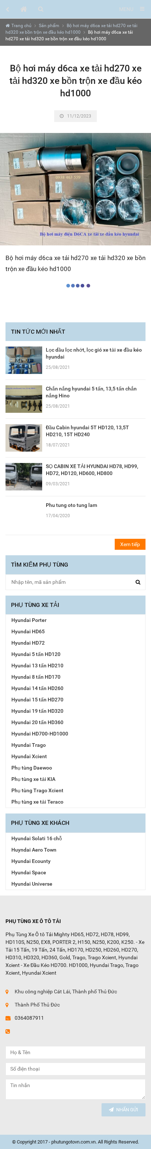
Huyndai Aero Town (33, 850)
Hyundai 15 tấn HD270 (37, 700)
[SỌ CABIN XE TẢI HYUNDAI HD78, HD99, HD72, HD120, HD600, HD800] (23, 476)
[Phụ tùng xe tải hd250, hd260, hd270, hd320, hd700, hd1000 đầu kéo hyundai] (23, 9)
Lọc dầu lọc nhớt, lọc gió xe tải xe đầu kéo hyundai (94, 353)
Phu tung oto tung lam (71, 505)
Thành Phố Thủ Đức (37, 1005)
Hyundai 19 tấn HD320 (37, 711)
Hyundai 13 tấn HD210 (37, 665)
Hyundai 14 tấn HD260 (37, 688)
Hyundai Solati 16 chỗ (36, 838)
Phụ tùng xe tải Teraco (37, 802)
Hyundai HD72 (28, 643)
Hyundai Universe (31, 884)
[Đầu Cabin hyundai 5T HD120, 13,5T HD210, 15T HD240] (23, 437)
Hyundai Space (28, 872)
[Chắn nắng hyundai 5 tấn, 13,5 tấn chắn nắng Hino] (23, 398)
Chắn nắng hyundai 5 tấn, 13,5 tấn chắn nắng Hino (91, 392)
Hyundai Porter (29, 620)
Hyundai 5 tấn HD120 (35, 654)
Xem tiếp (130, 544)
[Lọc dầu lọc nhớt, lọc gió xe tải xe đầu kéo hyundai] (23, 360)
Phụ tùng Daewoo (31, 768)
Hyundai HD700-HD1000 (39, 734)
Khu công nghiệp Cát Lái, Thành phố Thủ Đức (66, 991)
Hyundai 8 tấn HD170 (35, 677)
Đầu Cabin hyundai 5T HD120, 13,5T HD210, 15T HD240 (87, 431)
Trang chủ (21, 25)
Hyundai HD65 (28, 631)
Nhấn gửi (127, 1109)
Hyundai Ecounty (31, 861)
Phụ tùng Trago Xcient (37, 790)
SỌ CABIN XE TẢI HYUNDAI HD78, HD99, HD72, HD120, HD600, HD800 (92, 469)
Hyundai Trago (28, 745)
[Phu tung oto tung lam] (23, 515)
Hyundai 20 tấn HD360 (37, 722)
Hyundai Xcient (29, 756)
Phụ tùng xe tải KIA (33, 779)
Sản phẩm (49, 25)
